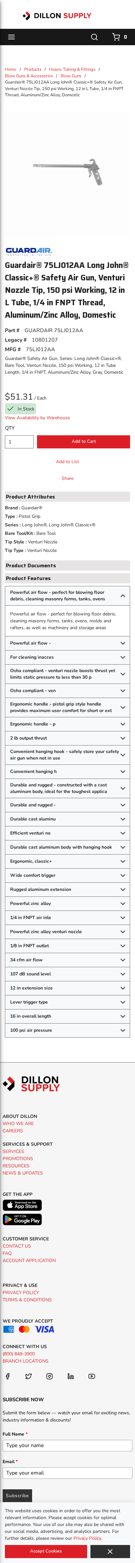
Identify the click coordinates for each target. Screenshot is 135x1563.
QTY (9, 428)
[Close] (110, 1551)
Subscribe (17, 1496)
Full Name (15, 1434)
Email (10, 1462)
